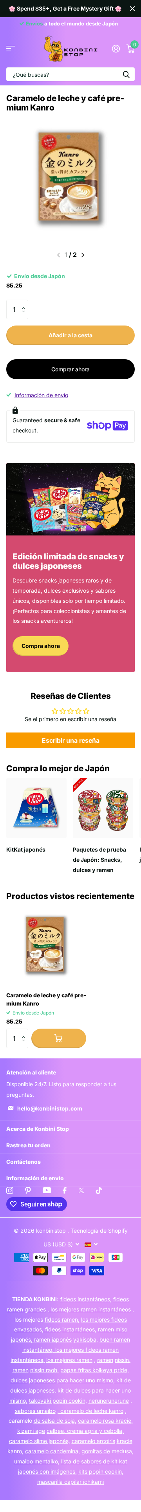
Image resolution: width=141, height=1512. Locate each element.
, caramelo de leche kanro (90, 1410)
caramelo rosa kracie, (105, 1420)
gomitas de (95, 1451)
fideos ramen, (62, 1319)
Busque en (126, 74)
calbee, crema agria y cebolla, (85, 1430)
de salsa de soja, (55, 1420)
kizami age (31, 1430)
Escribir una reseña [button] (70, 740)
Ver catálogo (10, 48)
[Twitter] (81, 1190)
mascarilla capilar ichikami (70, 1481)
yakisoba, (85, 1339)
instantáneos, (79, 1329)
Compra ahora (41, 645)
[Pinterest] (28, 1190)
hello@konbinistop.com (49, 1108)
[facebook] (65, 1190)
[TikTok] (99, 1190)
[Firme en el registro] (116, 48)
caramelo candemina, (52, 1451)
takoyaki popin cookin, (58, 1400)
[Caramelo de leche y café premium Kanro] (46, 946)
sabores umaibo (35, 1410)
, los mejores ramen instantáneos (89, 1309)
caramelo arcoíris (93, 1441)
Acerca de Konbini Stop (37, 1128)
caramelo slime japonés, (39, 1441)
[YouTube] (47, 1190)
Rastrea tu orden (28, 1145)
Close (132, 8)
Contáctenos (23, 1161)
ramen (105, 1359)
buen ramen (114, 1339)
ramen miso (112, 1329)
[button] (25, 302)
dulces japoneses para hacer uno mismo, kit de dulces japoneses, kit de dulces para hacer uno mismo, (70, 1390)
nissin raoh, (44, 1370)
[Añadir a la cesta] (58, 1038)
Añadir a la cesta (70, 335)
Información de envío (41, 395)
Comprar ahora (70, 369)
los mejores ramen (69, 1359)
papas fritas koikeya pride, (94, 1370)
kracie (124, 1441)
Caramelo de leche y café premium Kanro (46, 999)
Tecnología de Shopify (99, 1230)
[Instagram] (9, 1190)
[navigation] (83, 255)
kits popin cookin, (100, 1471)
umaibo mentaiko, (37, 1461)
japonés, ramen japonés (41, 1339)
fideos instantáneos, (86, 1299)
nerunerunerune (109, 1400)
